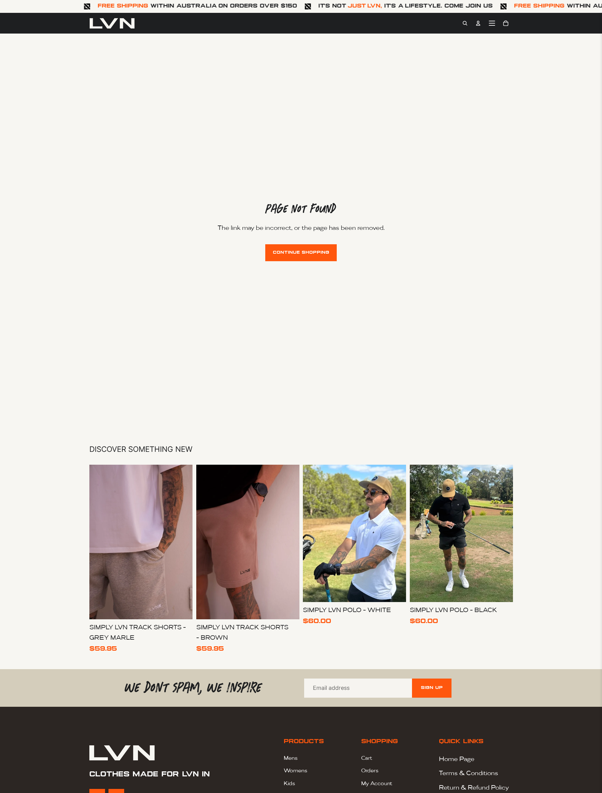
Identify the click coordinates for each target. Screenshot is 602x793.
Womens (295, 770)
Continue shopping (301, 253)
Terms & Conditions (468, 773)
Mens (291, 757)
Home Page (456, 758)
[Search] (465, 23)
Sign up (432, 688)
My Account (376, 783)
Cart (366, 757)
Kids (289, 783)
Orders (369, 770)
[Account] (478, 23)
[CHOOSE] (182, 609)
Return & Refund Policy (474, 787)
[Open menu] (492, 23)
